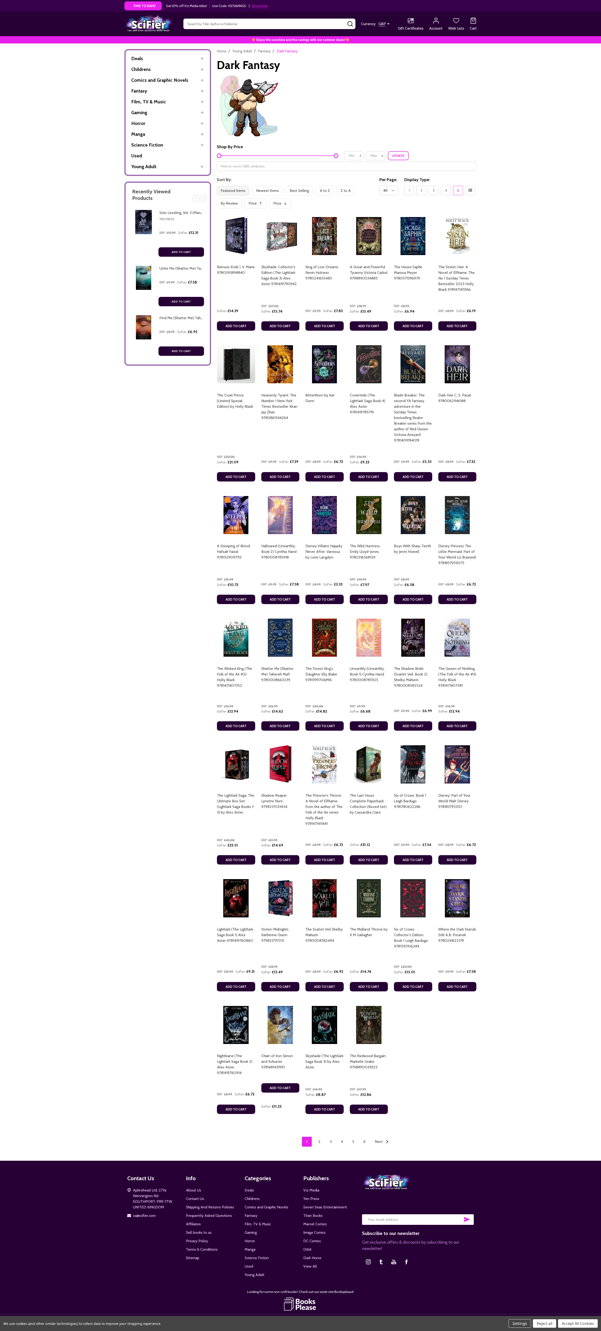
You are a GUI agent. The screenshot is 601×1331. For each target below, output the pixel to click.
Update (398, 156)
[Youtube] (393, 1261)
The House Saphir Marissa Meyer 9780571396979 (408, 272)
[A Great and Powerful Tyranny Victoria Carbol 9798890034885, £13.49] (369, 236)
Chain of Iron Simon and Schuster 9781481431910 (277, 1061)
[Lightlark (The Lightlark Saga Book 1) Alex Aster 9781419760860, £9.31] (236, 898)
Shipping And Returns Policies (210, 1207)
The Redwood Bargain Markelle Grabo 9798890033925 (368, 1061)
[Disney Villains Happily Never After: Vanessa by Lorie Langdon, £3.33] (324, 515)
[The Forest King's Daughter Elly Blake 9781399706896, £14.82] (324, 638)
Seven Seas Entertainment (325, 1207)
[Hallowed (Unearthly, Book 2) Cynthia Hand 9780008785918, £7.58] (280, 515)
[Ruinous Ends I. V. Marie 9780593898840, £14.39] (236, 236)
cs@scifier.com (144, 1215)
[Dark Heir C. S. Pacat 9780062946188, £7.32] (457, 364)
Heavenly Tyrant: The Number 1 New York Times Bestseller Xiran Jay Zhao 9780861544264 (279, 406)
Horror (138, 123)
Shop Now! (260, 6)
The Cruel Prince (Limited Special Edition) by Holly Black (235, 401)
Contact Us (195, 1198)
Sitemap (192, 1258)
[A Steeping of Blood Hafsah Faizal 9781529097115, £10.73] (236, 515)
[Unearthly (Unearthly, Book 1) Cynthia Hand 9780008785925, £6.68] (369, 638)
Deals (137, 58)
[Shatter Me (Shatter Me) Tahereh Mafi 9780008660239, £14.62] (280, 638)
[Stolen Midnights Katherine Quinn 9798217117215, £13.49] (280, 898)
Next (203, 198)
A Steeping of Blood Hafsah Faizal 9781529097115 (233, 551)
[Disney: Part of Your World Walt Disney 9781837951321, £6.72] (457, 764)
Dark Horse (312, 1258)
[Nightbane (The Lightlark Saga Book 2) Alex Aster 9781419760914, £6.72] (236, 1025)
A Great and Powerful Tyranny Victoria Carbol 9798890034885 (369, 272)
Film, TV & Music (148, 102)
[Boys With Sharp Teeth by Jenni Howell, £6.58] (413, 515)
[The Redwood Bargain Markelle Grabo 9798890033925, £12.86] (369, 1025)
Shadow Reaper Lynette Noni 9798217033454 (274, 801)
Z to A (346, 190)
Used (136, 156)
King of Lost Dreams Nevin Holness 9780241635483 (321, 272)
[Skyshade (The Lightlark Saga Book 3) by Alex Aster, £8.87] (324, 1025)
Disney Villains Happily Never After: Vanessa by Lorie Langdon (323, 551)
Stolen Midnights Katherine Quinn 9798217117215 (275, 935)
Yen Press (167, 219)
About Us (193, 1190)
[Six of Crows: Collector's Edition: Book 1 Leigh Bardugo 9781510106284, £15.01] (413, 898)
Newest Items (267, 190)
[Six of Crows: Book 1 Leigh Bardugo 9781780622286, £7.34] (413, 764)
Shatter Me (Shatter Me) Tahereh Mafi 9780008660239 (277, 674)
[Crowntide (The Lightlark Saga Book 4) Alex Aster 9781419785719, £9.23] (369, 364)
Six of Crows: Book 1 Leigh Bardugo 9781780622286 (410, 801)
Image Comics (314, 1232)
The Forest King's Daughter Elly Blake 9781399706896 (321, 674)
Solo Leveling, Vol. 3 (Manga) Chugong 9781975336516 (202, 212)
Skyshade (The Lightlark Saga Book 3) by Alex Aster (324, 1061)
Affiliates (193, 1224)
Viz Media (311, 1190)
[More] (202, 58)
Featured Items (233, 190)
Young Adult (143, 166)
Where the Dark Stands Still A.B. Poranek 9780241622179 (457, 935)
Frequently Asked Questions (209, 1215)
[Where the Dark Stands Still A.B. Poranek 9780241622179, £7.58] (457, 898)
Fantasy (139, 91)
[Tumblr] (381, 1261)
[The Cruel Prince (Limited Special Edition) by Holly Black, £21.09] (236, 364)
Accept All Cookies (578, 1323)
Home (222, 51)
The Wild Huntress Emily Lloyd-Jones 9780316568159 (365, 551)
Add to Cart (181, 252)
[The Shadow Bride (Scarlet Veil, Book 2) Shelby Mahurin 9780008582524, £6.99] (413, 638)
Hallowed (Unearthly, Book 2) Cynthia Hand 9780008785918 (279, 551)
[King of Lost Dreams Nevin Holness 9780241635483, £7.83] (324, 236)
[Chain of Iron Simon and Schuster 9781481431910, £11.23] (280, 1025)
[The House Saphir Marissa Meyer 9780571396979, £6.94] (413, 236)
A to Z (325, 190)
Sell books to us (199, 1232)
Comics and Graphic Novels (159, 80)
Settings (519, 1323)
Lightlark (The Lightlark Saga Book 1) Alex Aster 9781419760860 (235, 935)
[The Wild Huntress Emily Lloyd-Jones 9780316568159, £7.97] (369, 515)
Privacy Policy (197, 1241)
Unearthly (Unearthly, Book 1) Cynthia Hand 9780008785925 (367, 674)
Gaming (139, 112)
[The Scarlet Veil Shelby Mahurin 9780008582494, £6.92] (324, 898)
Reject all (544, 1323)
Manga (138, 134)
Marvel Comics (315, 1224)
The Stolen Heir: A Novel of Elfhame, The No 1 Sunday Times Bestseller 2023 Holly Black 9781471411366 (456, 278)
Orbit (307, 1249)
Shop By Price (230, 146)
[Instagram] (368, 1261)
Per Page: (388, 179)
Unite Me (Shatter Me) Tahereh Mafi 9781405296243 (202, 268)
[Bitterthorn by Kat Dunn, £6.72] (324, 364)
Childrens (141, 69)
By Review (229, 203)
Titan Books (313, 1215)
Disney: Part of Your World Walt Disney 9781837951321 (454, 801)
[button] (300, 1304)
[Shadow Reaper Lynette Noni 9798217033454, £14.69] (280, 764)
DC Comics (312, 1241)
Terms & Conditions (202, 1249)
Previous (196, 198)
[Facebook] (406, 1261)
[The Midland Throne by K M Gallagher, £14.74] (369, 898)
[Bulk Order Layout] (470, 190)
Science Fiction (147, 145)
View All (310, 1266)
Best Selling (299, 190)
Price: (257, 204)
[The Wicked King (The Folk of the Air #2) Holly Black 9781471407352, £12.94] (236, 638)
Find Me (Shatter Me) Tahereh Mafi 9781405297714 (200, 318)
